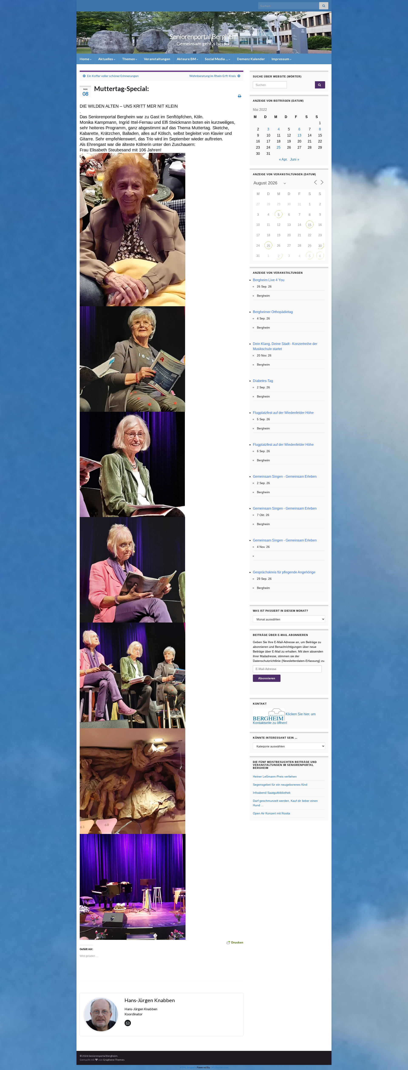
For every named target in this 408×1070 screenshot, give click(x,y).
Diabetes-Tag (263, 381)
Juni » (294, 159)
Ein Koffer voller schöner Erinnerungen (113, 76)
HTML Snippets (188, 1067)
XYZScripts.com (219, 1067)
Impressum (281, 59)
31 (299, 204)
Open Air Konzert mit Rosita (271, 813)
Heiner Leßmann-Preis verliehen (275, 776)
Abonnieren (266, 678)
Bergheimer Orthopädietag (273, 312)
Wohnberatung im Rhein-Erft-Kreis (212, 76)
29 (309, 246)
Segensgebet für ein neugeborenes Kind (280, 784)
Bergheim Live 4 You (268, 280)
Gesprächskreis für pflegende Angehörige (284, 572)
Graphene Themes (114, 1059)
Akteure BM (187, 59)
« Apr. (283, 159)
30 (320, 246)
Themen (129, 59)
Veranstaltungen (157, 59)
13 (299, 135)
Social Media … (217, 59)
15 (309, 225)
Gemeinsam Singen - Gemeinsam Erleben (285, 476)
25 (278, 147)
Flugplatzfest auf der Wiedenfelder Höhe (283, 413)
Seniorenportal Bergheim (204, 36)
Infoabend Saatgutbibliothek (271, 792)
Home (85, 59)
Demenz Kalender (251, 59)
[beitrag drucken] (239, 96)
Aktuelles (106, 59)
